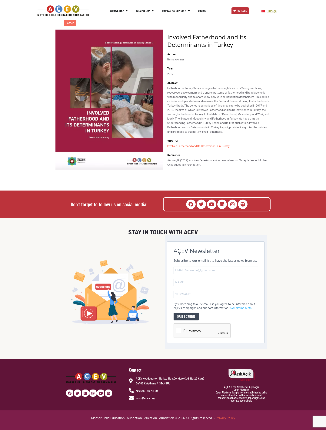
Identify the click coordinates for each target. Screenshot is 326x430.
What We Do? (143, 10)
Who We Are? (117, 10)
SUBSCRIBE (186, 316)
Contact (202, 10)
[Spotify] (243, 204)
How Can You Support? (174, 10)
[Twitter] (201, 204)
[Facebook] (191, 204)
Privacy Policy (225, 418)
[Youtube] (211, 204)
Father (70, 22)
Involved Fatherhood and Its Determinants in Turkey (198, 146)
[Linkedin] (222, 204)
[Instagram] (232, 204)
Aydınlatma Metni (241, 308)
